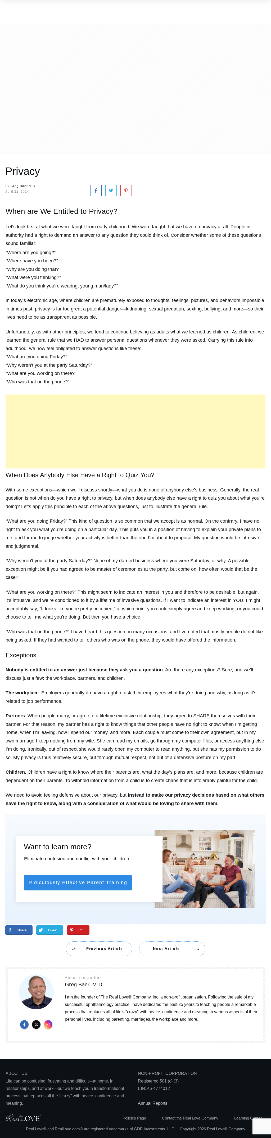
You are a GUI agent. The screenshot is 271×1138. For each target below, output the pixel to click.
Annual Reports (152, 1103)
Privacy (22, 171)
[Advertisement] (135, 431)
